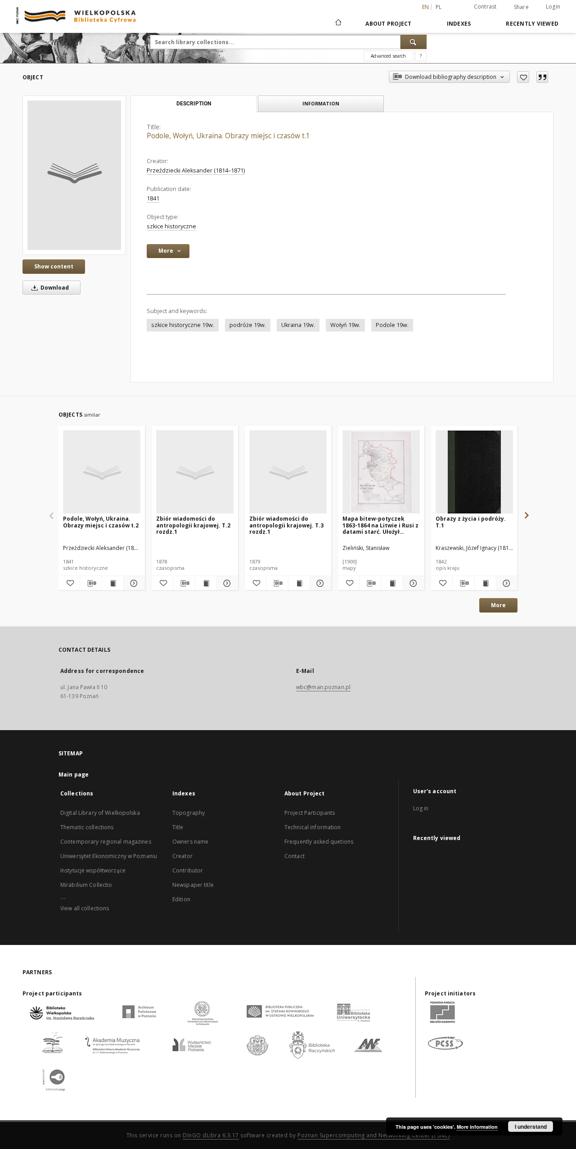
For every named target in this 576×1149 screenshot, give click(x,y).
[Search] (413, 42)
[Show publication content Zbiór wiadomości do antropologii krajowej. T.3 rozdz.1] (299, 583)
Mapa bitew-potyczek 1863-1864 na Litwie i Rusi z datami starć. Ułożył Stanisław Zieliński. (380, 525)
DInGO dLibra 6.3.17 (211, 1135)
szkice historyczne (171, 226)
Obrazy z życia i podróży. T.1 (471, 522)
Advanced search (388, 56)
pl (439, 7)
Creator (182, 856)
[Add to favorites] (523, 77)
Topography (188, 813)
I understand (531, 1126)
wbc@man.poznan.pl (323, 687)
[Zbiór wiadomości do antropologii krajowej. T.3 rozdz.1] (288, 472)
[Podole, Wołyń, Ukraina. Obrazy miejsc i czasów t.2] (101, 472)
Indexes (459, 23)
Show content (53, 266)
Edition (181, 899)
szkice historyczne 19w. (182, 325)
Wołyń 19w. (345, 325)
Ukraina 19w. (298, 325)
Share (521, 7)
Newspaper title (193, 885)
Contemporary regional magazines (105, 841)
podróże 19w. (248, 325)
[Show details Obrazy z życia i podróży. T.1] (505, 583)
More (498, 605)
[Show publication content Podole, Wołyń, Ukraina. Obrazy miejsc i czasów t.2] (112, 583)
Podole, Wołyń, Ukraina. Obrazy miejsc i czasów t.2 (101, 522)
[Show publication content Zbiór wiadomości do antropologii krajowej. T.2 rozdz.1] (205, 583)
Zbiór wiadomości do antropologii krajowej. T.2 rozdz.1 (193, 525)
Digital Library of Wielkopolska (100, 813)
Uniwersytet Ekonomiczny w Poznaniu (108, 856)
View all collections (84, 908)
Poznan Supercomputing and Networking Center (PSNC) (373, 1135)
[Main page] (338, 23)
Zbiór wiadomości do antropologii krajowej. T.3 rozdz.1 (286, 525)
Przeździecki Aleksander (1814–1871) (196, 170)
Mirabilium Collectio (86, 885)
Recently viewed (532, 23)
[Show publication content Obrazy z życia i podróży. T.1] (485, 583)
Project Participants (309, 813)
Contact (294, 856)
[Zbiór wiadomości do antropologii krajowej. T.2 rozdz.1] (195, 472)
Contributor (187, 870)
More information (477, 1126)
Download (54, 287)
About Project (388, 23)
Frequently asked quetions (318, 841)
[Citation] (542, 77)
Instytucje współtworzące (93, 870)
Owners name (190, 841)
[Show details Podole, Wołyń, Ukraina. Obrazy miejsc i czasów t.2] (133, 583)
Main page (73, 774)
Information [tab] (320, 103)
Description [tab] (193, 103)
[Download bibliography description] (90, 583)
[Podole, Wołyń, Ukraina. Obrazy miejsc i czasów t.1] (74, 175)
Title (178, 827)
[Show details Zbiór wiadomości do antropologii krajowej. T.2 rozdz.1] (226, 583)
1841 (153, 198)
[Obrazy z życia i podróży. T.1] (474, 472)
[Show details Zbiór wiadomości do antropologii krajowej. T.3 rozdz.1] (319, 583)
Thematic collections (86, 827)
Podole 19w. (392, 325)
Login (553, 6)
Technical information (312, 827)
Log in (421, 808)
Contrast (485, 6)
